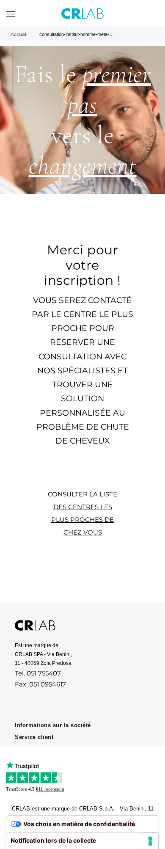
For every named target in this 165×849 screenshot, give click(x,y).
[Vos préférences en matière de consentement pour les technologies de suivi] (150, 841)
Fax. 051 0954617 (40, 684)
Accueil (19, 34)
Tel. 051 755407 (38, 673)
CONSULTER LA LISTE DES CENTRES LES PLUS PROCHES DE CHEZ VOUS (82, 513)
